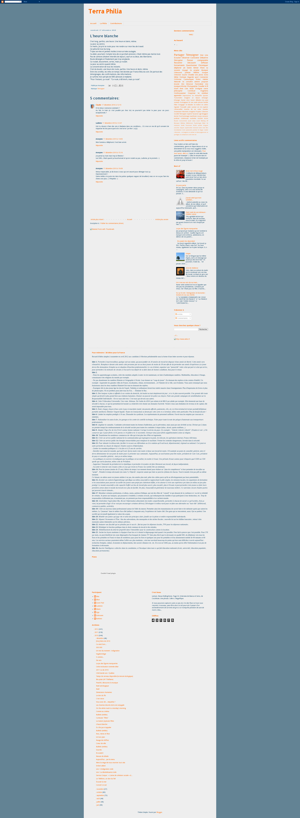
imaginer (187, 98)
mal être (205, 128)
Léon (188, 100)
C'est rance (100, 699)
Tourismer (189, 125)
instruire (195, 128)
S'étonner (177, 75)
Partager (179, 54)
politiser (188, 72)
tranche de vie (190, 109)
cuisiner (194, 107)
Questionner (191, 65)
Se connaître (187, 82)
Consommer (183, 121)
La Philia (103, 23)
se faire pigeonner (200, 132)
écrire (206, 118)
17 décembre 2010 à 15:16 (113, 152)
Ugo (97, 612)
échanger (205, 98)
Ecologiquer (184, 102)
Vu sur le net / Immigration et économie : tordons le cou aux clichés (190, 294)
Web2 (191, 34)
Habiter (205, 79)
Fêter (175, 105)
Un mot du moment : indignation (108, 651)
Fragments (204, 91)
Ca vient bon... (101, 644)
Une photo (199, 75)
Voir (202, 55)
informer (183, 86)
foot (180, 116)
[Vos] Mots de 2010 (103, 641)
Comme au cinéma (102, 711)
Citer (186, 89)
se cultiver (191, 132)
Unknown (99, 615)
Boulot (176, 121)
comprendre (202, 60)
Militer (176, 77)
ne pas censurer (202, 116)
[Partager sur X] (118, 85)
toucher (200, 118)
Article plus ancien (161, 219)
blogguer (205, 114)
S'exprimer (191, 93)
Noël (97, 689)
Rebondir (177, 82)
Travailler (201, 86)
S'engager (181, 105)
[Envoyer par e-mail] (113, 85)
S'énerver (205, 111)
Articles (179, 314)
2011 (97, 632)
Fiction (198, 79)
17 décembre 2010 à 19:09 (113, 168)
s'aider (206, 130)
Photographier (192, 86)
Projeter (198, 111)
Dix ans (98, 660)
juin (98, 805)
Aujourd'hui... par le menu (105, 759)
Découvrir (191, 63)
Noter (192, 89)
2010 (97, 635)
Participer (183, 77)
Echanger (177, 100)
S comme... (100, 657)
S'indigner (198, 89)
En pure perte (181, 185)
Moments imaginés (188, 111)
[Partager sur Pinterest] (122, 85)
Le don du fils (101, 695)
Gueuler (205, 109)
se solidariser (184, 134)
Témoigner (101, 89)
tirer (193, 134)
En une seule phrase (196, 102)
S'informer (177, 79)
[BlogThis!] (115, 85)
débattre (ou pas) (202, 100)
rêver (181, 89)
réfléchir (196, 72)
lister (200, 128)
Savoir (193, 100)
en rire (199, 107)
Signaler (176, 107)
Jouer (189, 121)
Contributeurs (116, 23)
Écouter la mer (101, 782)
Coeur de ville (101, 743)
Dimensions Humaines (104, 692)
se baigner (184, 132)
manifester (193, 116)
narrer (206, 89)
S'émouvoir (178, 72)
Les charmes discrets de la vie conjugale (110, 705)
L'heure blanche (101, 724)
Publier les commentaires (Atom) (112, 223)
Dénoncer (189, 84)
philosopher (178, 91)
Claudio (98, 105)
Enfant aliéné (100, 766)
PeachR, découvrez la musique (107, 683)
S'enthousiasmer (180, 93)
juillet (99, 802)
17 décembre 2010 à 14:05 (113, 139)
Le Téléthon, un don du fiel (106, 779)
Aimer (196, 68)
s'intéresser (185, 118)
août (98, 798)
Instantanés (179, 65)
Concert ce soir (101, 785)
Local (198, 121)
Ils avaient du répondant (186, 241)
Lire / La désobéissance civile (106, 772)
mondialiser (178, 130)
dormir (176, 116)
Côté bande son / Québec (105, 673)
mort (183, 130)
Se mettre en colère (201, 105)
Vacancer (196, 114)
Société (176, 114)
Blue (98, 600)
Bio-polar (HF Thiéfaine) (104, 679)
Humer (183, 100)
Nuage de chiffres (102, 740)
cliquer (182, 128)
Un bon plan (100, 737)
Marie (98, 609)
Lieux (193, 121)
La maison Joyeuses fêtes (105, 721)
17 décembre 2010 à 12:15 (111, 105)
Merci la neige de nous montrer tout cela (110, 763)
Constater (194, 57)
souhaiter (193, 118)
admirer (197, 82)
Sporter (205, 95)
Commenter (204, 77)
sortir (189, 134)
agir (200, 114)
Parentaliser (199, 84)
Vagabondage (101, 654)
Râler (203, 123)
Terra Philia (105, 11)
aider (189, 107)
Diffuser (204, 63)
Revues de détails (102, 756)
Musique (176, 123)
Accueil (93, 23)
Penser (190, 60)
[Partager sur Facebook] (120, 85)
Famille (205, 102)
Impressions (187, 95)
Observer (186, 57)
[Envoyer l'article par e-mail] (109, 85)
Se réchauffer (197, 95)
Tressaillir (183, 107)
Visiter (195, 125)
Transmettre (178, 98)
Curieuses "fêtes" (102, 718)
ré (198, 130)
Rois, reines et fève (103, 734)
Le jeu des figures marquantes (187, 229)
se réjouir (196, 98)
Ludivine (99, 606)
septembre (101, 795)
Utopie (188, 253)
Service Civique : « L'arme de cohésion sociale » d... (114, 775)
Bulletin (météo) (101, 715)
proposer (205, 82)
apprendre (177, 95)
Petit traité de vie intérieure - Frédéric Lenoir (196, 213)
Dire (182, 84)
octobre (100, 792)
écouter (176, 84)
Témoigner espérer (185, 114)
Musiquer (204, 70)
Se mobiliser (203, 93)
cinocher (176, 128)
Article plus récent (97, 219)
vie (195, 134)
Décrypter (178, 60)
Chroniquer (203, 65)
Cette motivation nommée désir (107, 667)
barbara (99, 619)
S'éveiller (191, 75)
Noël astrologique (102, 686)
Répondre (99, 116)
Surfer (182, 125)
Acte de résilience (192, 268)
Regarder (190, 77)
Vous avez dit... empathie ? (105, 702)
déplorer (177, 68)
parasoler (189, 130)
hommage (185, 116)
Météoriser (189, 123)
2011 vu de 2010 (102, 670)
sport (197, 77)
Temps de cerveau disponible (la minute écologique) (114, 676)
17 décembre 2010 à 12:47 (112, 123)
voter (199, 109)
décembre (100, 638)
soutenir (177, 102)
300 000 (99, 647)
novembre (100, 789)
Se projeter (194, 70)
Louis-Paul (100, 603)
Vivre (202, 68)
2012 (97, 629)
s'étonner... (177, 132)
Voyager (185, 70)
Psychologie (197, 123)
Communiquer (189, 79)
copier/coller (188, 128)
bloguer (205, 125)
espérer (205, 107)
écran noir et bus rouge (194, 171)
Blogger (159, 812)
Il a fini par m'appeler (103, 727)
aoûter (200, 125)
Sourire (184, 75)
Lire (206, 55)
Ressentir (178, 63)
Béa (97, 596)
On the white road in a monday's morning (111, 708)
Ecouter (177, 57)
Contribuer (191, 91)
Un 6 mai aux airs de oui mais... (187, 282)
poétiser (177, 118)
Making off (204, 121)
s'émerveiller (178, 109)
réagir (201, 130)
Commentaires (182, 318)
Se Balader (189, 105)
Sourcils (99, 750)
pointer (195, 130)
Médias (183, 123)
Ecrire (206, 75)
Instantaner (178, 111)
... (177, 44)
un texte (187, 68)
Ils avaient (99, 753)
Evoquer (205, 72)
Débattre (204, 57)
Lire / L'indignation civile (104, 769)
